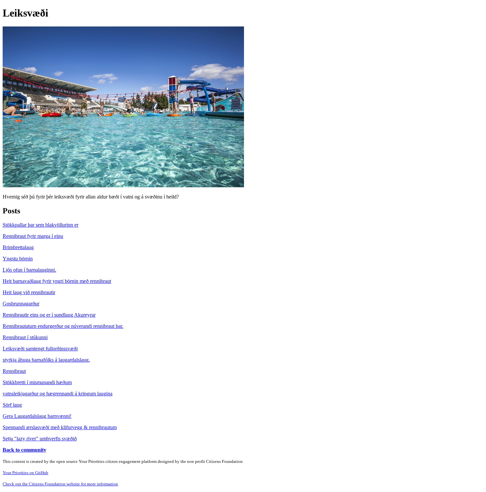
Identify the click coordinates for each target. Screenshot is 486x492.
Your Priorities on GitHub (25, 472)
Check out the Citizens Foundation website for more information (60, 483)
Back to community (24, 450)
